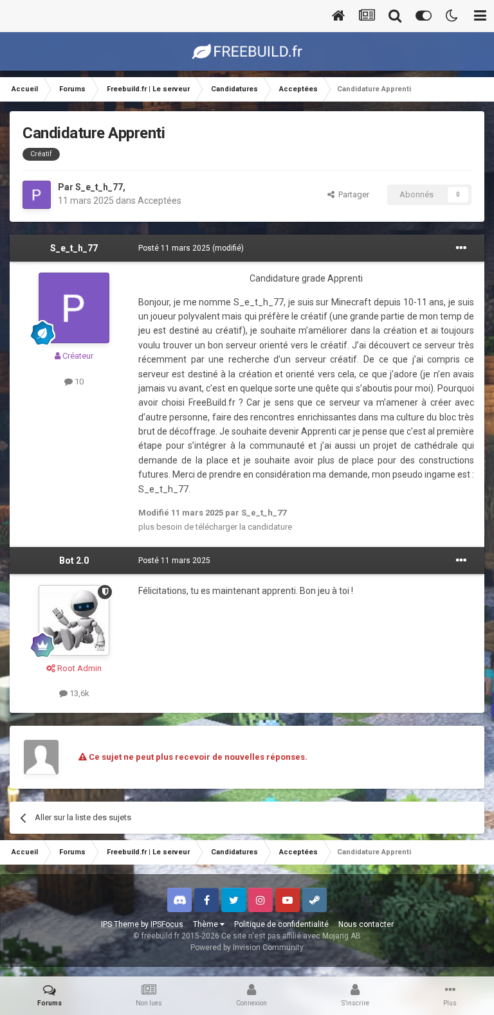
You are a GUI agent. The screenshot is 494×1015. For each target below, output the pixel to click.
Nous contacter (366, 924)
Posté (174, 248)
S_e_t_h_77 (99, 187)
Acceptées (159, 200)
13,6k (78, 693)
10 (78, 381)
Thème (206, 924)
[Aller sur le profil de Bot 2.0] (74, 620)
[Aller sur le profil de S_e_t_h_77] (37, 195)
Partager (351, 194)
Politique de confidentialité (281, 924)
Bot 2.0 (74, 560)
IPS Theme (120, 924)
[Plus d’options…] (461, 248)
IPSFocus (167, 924)
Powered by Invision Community (247, 947)
